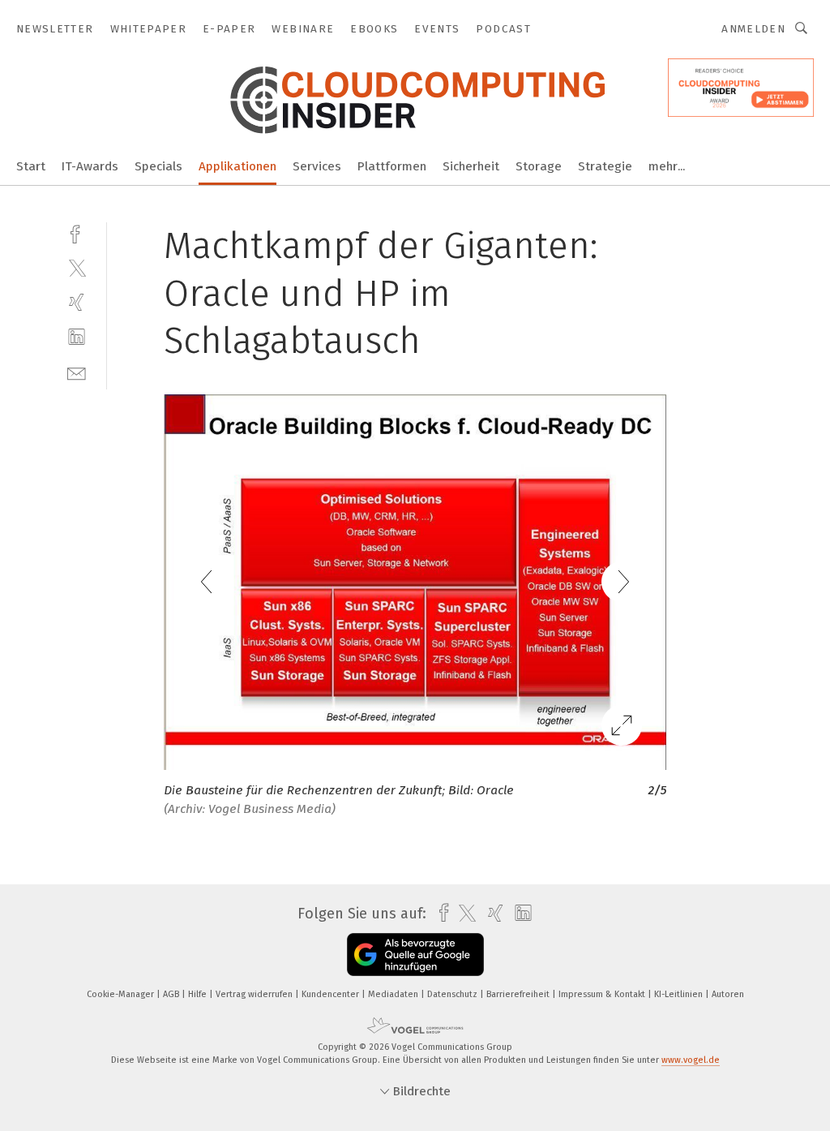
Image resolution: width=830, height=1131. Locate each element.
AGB (172, 994)
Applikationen (237, 166)
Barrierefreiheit (519, 994)
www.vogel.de (690, 1060)
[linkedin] (76, 337)
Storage (539, 166)
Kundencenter (332, 994)
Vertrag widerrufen (255, 994)
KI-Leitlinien (679, 994)
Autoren (728, 994)
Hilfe (198, 994)
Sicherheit (471, 166)
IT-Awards (90, 166)
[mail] (76, 372)
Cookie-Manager (121, 994)
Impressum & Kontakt (603, 994)
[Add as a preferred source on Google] (415, 954)
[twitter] (76, 267)
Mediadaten (394, 994)
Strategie (605, 166)
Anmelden (753, 29)
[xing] (76, 302)
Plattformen (391, 166)
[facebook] (76, 232)
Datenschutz (453, 994)
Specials (158, 166)
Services (317, 166)
